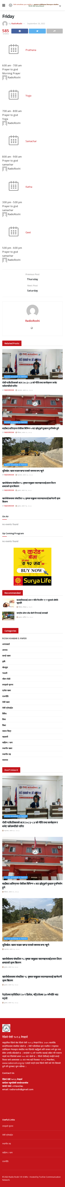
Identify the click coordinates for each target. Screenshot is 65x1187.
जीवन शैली (6, 678)
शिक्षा (4, 725)
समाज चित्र (6, 730)
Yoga (28, 95)
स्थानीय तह (6, 754)
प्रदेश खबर (6, 690)
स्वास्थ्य (5, 759)
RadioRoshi (16, 23)
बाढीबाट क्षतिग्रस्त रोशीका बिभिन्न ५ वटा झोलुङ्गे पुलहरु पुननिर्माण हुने (30, 428)
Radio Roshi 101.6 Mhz (18, 1177)
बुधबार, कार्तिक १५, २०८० (25, 617)
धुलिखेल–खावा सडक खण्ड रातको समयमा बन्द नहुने (23, 470)
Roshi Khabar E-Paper (16, 376)
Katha (29, 186)
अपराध (4, 649)
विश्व (4, 719)
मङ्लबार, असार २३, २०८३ (25, 475)
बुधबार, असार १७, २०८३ (24, 490)
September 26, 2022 (36, 23)
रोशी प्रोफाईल (7, 707)
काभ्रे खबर (6, 655)
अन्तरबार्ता (6, 644)
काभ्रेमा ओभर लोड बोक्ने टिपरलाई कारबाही (32, 613)
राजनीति (5, 696)
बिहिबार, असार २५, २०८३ (24, 432)
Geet (28, 232)
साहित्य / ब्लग (7, 742)
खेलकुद (5, 667)
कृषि (3, 661)
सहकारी (5, 736)
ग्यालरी (4, 673)
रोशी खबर (6, 702)
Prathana (31, 50)
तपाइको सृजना (7, 684)
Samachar (31, 141)
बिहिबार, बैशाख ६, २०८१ (25, 607)
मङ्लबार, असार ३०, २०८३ (25, 390)
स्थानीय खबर (7, 748)
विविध (4, 713)
